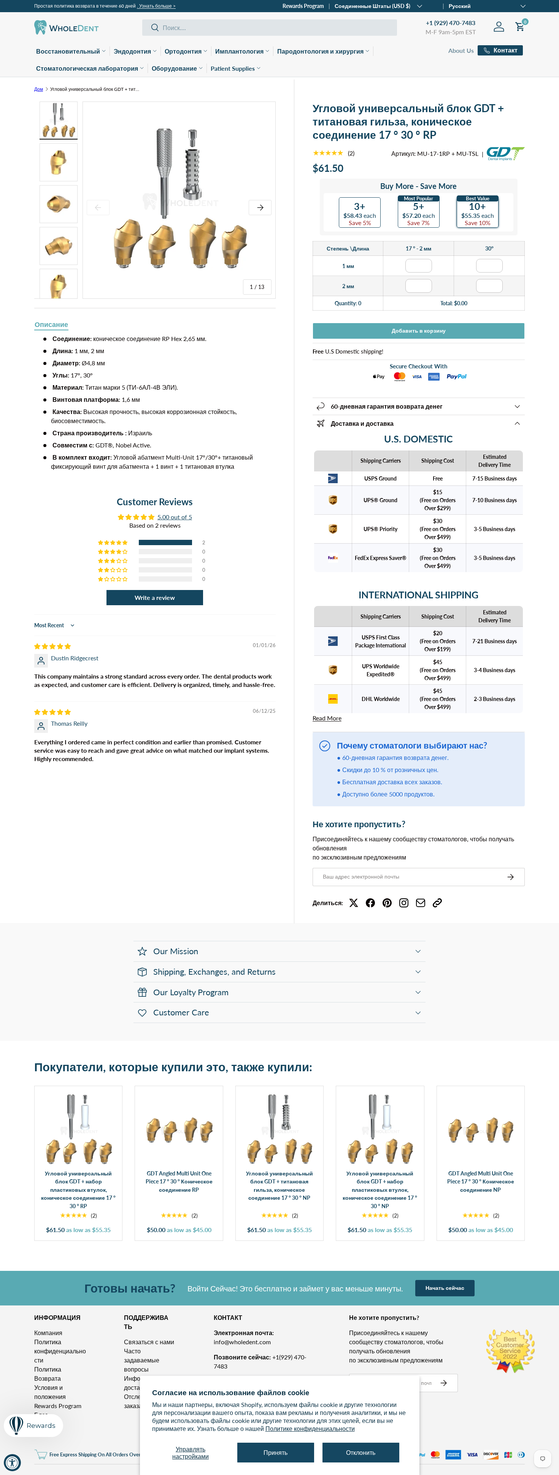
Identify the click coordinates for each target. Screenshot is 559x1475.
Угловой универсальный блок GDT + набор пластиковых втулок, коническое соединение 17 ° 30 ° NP (380, 1189)
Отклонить (360, 1452)
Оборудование (174, 68)
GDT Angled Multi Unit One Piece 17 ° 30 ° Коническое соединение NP (480, 1181)
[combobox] (269, 27)
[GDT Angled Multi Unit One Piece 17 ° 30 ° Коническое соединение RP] (178, 1129)
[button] (113, 542)
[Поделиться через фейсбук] (370, 903)
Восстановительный (68, 51)
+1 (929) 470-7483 (450, 22)
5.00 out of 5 (174, 516)
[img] (52, 646)
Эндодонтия (132, 51)
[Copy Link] (437, 903)
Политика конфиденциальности (60, 1351)
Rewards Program (303, 6)
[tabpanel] (155, 402)
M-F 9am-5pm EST (451, 31)
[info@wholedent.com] (420, 903)
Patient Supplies (233, 68)
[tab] (51, 325)
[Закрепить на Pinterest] (387, 903)
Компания (48, 1332)
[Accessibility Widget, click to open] (12, 1462)
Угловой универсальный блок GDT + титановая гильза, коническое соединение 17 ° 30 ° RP (95, 89)
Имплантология (239, 51)
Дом (38, 89)
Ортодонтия (183, 51)
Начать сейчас (445, 1288)
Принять (275, 1452)
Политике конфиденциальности (310, 1428)
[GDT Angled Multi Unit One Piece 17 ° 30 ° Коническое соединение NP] (480, 1129)
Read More (327, 718)
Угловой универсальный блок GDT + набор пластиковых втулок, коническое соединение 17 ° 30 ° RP (78, 1189)
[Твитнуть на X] (353, 903)
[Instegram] (403, 903)
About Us (461, 50)
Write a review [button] (155, 597)
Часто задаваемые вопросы (141, 1360)
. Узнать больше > (156, 6)
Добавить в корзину (419, 330)
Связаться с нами (149, 1341)
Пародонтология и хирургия (320, 51)
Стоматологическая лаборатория (87, 68)
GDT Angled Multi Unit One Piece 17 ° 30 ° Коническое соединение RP (179, 1181)
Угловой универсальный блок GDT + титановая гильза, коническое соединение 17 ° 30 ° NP (279, 1185)
